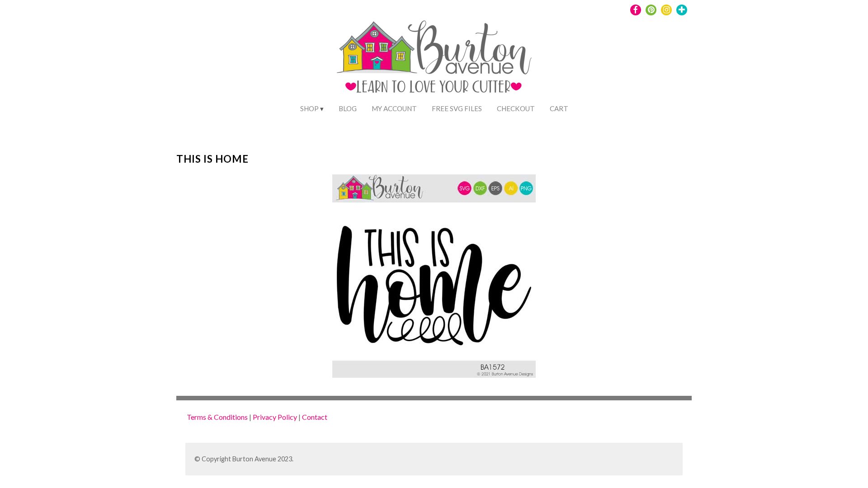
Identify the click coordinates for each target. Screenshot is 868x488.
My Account (394, 108)
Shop (309, 108)
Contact (314, 417)
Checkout (516, 108)
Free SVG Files (457, 108)
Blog (348, 108)
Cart (559, 108)
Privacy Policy (275, 417)
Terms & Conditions (217, 417)
